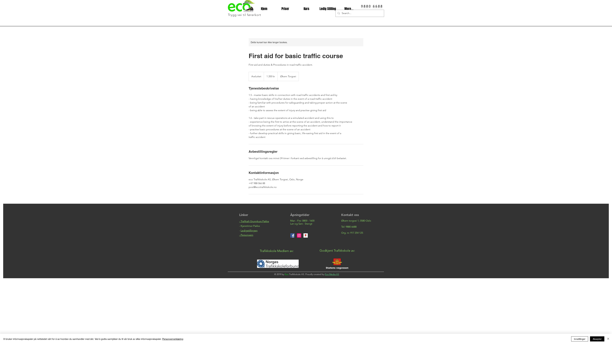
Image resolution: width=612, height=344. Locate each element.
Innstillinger (579, 338)
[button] (246, 234)
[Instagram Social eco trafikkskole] (299, 235)
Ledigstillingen (249, 230)
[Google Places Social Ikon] (305, 235)
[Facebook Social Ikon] (292, 235)
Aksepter (597, 338)
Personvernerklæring (172, 338)
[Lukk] (608, 338)
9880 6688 (351, 226)
